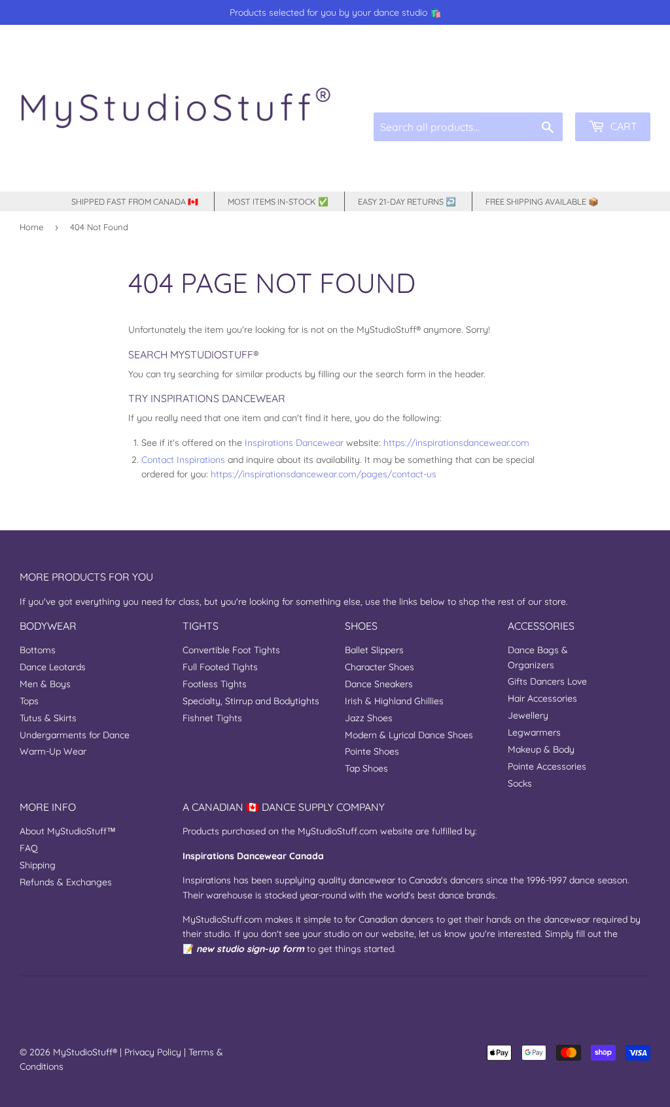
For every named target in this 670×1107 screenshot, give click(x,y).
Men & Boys (45, 684)
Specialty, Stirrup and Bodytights (251, 701)
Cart (622, 126)
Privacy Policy (152, 1052)
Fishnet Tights (212, 718)
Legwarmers (534, 732)
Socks (520, 783)
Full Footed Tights (220, 667)
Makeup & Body (541, 749)
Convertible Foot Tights (231, 650)
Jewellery (528, 715)
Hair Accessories (542, 698)
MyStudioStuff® (85, 1052)
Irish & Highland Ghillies (394, 701)
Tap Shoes (366, 768)
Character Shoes (379, 667)
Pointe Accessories (547, 766)
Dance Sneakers (379, 684)
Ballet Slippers (374, 650)
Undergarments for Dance (75, 735)
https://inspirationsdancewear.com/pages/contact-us (323, 474)
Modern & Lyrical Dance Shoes (409, 735)
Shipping (38, 865)
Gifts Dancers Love (547, 681)
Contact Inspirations (183, 460)
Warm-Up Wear (53, 751)
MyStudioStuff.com (338, 831)
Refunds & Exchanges (66, 882)
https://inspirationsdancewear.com (456, 443)
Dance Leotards (53, 667)
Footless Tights (215, 684)
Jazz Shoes (369, 718)
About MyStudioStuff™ (68, 831)
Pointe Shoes (372, 751)
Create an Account (616, 82)
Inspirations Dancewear (294, 443)
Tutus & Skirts (48, 718)
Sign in (551, 82)
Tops (29, 701)
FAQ (29, 848)
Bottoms (38, 650)
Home (31, 227)
